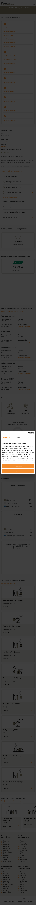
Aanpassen (17, 471)
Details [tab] (18, 437)
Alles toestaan (18, 466)
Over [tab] (29, 437)
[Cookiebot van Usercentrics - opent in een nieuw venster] (26, 433)
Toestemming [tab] (6, 437)
